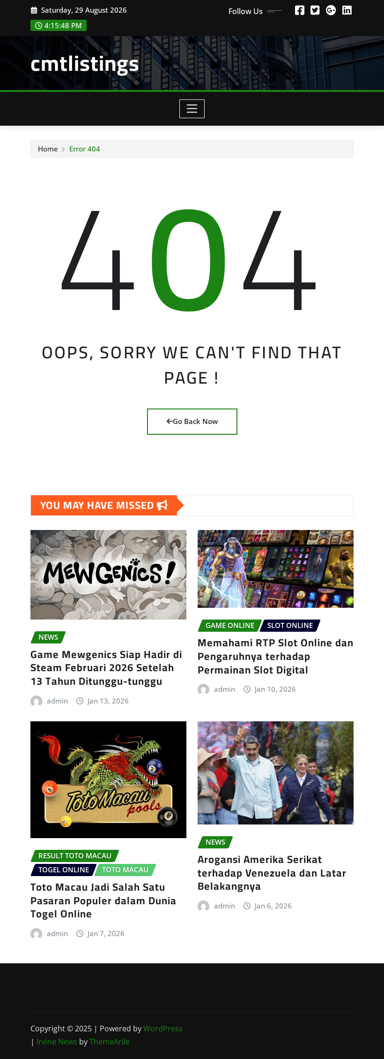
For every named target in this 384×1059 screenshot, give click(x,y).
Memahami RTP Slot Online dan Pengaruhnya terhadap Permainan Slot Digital (276, 656)
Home (48, 148)
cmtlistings (85, 63)
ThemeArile (109, 1041)
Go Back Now (195, 421)
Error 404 (84, 148)
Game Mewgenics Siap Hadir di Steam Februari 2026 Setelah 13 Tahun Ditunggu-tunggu (106, 667)
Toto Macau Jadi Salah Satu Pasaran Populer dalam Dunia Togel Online (103, 900)
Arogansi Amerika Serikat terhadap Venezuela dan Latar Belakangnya (272, 872)
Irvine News (57, 1041)
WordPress (163, 1028)
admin (57, 700)
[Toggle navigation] (192, 108)
